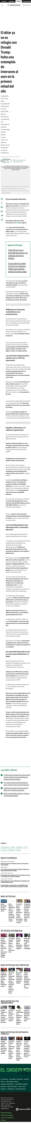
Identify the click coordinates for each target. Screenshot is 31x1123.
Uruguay (4, 1)
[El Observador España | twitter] (17, 1071)
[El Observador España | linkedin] (19, 1074)
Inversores (19, 847)
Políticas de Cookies (6, 1112)
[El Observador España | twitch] (29, 1074)
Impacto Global (12, 1086)
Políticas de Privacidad (7, 1115)
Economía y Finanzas (16, 1079)
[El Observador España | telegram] (26, 1074)
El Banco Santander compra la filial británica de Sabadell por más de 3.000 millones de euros (15, 881)
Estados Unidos (20, 1089)
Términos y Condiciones (7, 1117)
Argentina (11, 1)
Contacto (3, 1120)
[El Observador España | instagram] (23, 1071)
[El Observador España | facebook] (20, 1071)
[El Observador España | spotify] (22, 1074)
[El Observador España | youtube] (26, 1071)
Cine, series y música (12, 1081)
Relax (3, 1081)
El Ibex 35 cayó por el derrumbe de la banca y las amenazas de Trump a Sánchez (14, 864)
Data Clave (22, 1086)
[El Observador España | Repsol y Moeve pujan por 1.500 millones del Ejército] (4, 902)
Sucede (26, 1079)
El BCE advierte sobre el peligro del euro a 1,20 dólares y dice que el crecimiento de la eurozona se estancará (15, 876)
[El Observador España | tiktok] (29, 1071)
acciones (4, 850)
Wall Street (12, 850)
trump (18, 850)
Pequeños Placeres (21, 1084)
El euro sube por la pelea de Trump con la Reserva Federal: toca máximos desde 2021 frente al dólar (15, 870)
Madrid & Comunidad (7, 1084)
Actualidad (4, 1079)
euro (25, 847)
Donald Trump (5, 847)
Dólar (12, 847)
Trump (19, 223)
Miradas (3, 1086)
